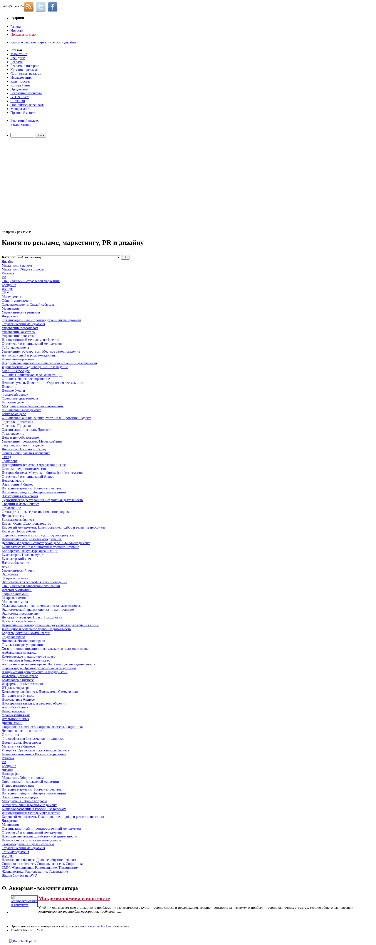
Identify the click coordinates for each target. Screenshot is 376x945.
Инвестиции (11, 386)
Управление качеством (18, 332)
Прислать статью (23, 34)
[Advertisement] (27, 184)
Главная (16, 26)
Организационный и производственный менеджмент (41, 320)
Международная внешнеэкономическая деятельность (41, 605)
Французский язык (16, 715)
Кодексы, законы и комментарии (26, 633)
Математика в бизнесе (18, 746)
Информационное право (20, 676)
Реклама (16, 62)
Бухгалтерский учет (16, 558)
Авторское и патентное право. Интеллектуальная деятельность (48, 664)
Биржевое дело (13, 402)
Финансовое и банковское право (26, 660)
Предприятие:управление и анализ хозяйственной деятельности (49, 363)
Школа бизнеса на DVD (19, 875)
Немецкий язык (13, 711)
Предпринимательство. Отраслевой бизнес (34, 465)
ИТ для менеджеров (16, 688)
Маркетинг (18, 54)
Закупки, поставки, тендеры (23, 445)
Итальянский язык (15, 719)
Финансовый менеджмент (21, 410)
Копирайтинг (20, 85)
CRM (6, 293)
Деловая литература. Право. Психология (32, 617)
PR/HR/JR (17, 101)
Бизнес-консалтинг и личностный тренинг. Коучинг (40, 547)
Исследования (21, 77)
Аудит (6, 566)
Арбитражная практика (19, 652)
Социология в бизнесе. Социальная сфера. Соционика (42, 727)
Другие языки (12, 723)
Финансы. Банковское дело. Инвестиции (32, 375)
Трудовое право (13, 637)
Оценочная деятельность (20, 398)
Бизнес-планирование (18, 359)
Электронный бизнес (17, 484)
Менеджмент (20, 109)
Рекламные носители (26, 93)
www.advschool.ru (98, 926)
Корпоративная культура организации (30, 551)
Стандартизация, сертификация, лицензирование (38, 512)
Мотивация (10, 308)
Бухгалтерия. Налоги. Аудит (23, 555)
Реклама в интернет (25, 66)
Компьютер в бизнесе (18, 680)
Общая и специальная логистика (26, 453)
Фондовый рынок (15, 394)
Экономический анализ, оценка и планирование (38, 609)
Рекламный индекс (24, 120)
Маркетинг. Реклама (17, 265)
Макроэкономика (14, 598)
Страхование (11, 508)
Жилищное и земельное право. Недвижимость (36, 629)
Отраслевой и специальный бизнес (28, 476)
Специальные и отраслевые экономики (31, 586)
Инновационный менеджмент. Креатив (31, 340)
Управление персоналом (20, 328)
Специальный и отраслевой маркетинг (31, 281)
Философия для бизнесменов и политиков (33, 738)
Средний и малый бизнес (20, 504)
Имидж (7, 289)
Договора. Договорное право (23, 641)
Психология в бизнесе (18, 699)
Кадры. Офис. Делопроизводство (26, 523)
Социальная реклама (25, 73)
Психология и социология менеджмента (32, 539)
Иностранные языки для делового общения (34, 703)
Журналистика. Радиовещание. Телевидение (35, 367)
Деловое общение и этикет (22, 731)
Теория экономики (15, 594)
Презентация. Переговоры (21, 742)
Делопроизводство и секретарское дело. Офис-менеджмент (46, 543)
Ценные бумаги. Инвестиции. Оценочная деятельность (43, 383)
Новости (16, 30)
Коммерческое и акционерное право (28, 656)
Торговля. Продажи (16, 426)
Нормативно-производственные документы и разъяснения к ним (50, 625)
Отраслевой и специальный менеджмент (32, 343)
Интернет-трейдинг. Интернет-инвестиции (34, 492)
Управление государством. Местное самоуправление (41, 351)
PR (4, 277)
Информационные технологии (24, 684)
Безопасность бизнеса (18, 519)
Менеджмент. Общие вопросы (24, 801)
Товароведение (13, 433)
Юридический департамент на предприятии (34, 672)
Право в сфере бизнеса (18, 621)
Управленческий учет (18, 570)
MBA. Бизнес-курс (16, 371)
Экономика (10, 574)
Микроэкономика (15, 601)
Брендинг (17, 58)
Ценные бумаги (13, 390)
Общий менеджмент (17, 300)
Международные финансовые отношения (33, 406)
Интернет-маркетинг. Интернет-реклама (32, 488)
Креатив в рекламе (24, 69)
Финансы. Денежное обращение (26, 379)
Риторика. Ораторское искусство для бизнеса (35, 750)
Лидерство (10, 316)
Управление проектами (19, 336)
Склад (6, 457)
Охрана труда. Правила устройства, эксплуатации (39, 668)
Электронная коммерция (20, 496)
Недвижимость (13, 480)
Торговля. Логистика (17, 422)
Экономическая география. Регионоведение (34, 582)
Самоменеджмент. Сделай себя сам (28, 304)
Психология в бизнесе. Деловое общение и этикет (39, 860)
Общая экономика (15, 578)
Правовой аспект (23, 112)
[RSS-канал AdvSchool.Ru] (30, 6)
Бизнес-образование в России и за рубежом (34, 754)
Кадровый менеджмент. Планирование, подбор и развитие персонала (53, 527)
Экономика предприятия (20, 613)
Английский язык (15, 707)
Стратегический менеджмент (23, 324)
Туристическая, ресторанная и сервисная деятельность (42, 500)
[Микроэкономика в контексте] (24, 905)
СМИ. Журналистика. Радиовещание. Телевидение (40, 867)
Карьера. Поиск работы (19, 531)
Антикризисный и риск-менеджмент (29, 355)
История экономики (17, 590)
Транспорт (9, 461)
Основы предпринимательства (24, 469)
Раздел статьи (20, 124)
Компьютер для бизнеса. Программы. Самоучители (40, 691)
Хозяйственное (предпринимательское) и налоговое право (45, 648)
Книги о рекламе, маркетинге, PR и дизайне (43, 42)
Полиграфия (11, 774)
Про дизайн (19, 89)
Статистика (10, 734)
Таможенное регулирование (23, 645)
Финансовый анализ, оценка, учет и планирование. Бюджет (46, 418)
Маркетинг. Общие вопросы (23, 269)
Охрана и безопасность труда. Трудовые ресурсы (38, 535)
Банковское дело (14, 414)
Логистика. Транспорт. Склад (24, 449)
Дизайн (7, 261)
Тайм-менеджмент (15, 347)
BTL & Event (19, 97)
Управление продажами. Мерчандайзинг (32, 441)
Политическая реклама (27, 105)
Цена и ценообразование (20, 437)
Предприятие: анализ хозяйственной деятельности (39, 836)
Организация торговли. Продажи (26, 429)
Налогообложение (15, 562)
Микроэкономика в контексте (74, 898)
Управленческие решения (21, 312)
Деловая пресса (13, 515)
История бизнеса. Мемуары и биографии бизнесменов (42, 472)
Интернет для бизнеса (18, 695)
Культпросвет (20, 81)
